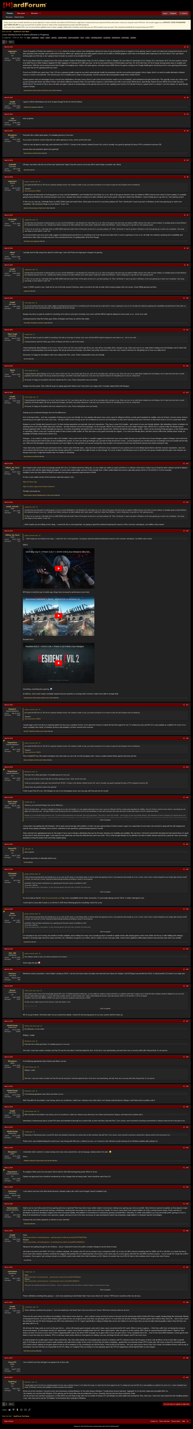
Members (34, 13)
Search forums (19, 17)
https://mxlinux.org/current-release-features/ (39, 486)
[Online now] (3, 740)
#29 (187, 1086)
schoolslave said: (30, 1307)
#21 (187, 844)
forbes (48, 37)
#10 (187, 298)
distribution (35, 37)
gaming (54, 37)
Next (10, 42)
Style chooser (8, 1421)
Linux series (57, 51)
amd (28, 37)
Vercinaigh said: (30, 303)
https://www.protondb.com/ (51, 898)
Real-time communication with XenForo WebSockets (103, 1426)
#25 (187, 969)
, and (36, 323)
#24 (187, 949)
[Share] (184, 47)
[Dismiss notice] (188, 22)
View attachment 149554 (33, 191)
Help (183, 1421)
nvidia (87, 37)
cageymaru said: (30, 220)
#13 (187, 392)
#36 (187, 1231)
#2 (187, 97)
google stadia (62, 37)
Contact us (154, 1421)
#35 (187, 1204)
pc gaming (107, 37)
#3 (187, 114)
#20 (187, 797)
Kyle (43, 1152)
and (31, 107)
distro (42, 37)
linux (82, 37)
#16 (187, 531)
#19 (187, 767)
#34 (187, 1187)
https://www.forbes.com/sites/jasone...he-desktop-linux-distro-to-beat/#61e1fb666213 (53, 1242)
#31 (187, 1127)
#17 (187, 705)
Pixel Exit (83, 1426)
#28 (187, 1057)
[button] (27, 13)
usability (133, 37)
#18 (187, 738)
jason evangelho (74, 37)
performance (116, 37)
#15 (187, 502)
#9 (187, 265)
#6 (187, 177)
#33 (187, 1167)
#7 (187, 215)
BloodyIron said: (30, 772)
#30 (187, 1107)
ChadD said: (29, 334)
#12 (187, 366)
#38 (187, 1302)
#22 (187, 869)
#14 (187, 463)
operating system (96, 37)
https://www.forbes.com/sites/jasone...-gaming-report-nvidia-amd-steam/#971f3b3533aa (55, 1237)
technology (125, 37)
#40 (187, 1377)
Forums (10, 13)
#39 (187, 1358)
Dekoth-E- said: (30, 1382)
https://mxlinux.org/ (30, 482)
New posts (21, 13)
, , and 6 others (40, 90)
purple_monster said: (31, 181)
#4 (187, 131)
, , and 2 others (37, 208)
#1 (187, 47)
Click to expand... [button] (105, 820)
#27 (187, 1021)
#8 (187, 248)
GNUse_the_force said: (32, 990)
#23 (187, 909)
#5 (187, 160)
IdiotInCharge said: (31, 1067)
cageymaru (7, 37)
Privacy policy (175, 1421)
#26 (187, 986)
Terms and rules (164, 1421)
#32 (187, 1147)
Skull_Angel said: (30, 370)
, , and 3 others (36, 731)
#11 (187, 330)
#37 (187, 1267)
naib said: (28, 849)
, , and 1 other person (39, 495)
